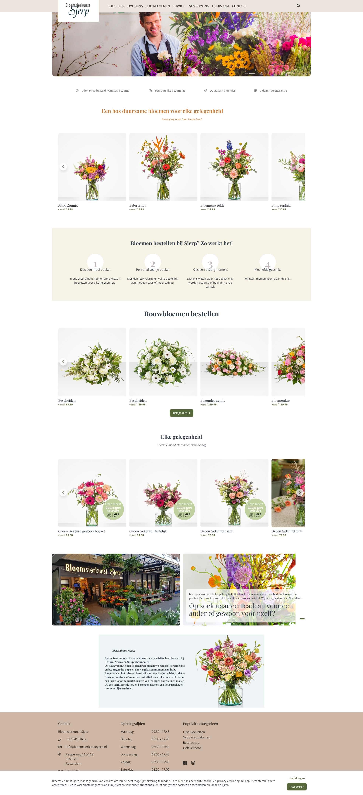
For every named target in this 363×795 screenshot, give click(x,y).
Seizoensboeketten (196, 737)
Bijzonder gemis (212, 400)
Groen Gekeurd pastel (216, 531)
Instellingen (297, 778)
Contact (239, 6)
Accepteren (297, 786)
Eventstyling (198, 6)
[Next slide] (300, 166)
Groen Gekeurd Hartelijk (148, 531)
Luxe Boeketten (194, 732)
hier (180, 781)
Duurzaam (220, 6)
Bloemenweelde (212, 205)
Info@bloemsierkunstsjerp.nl (86, 747)
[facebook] (185, 761)
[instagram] (193, 761)
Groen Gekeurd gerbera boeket (81, 531)
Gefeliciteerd (192, 748)
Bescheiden (67, 400)
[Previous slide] (63, 166)
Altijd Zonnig (68, 205)
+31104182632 (76, 739)
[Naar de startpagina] (78, 11)
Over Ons (135, 6)
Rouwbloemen (158, 6)
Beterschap (137, 205)
